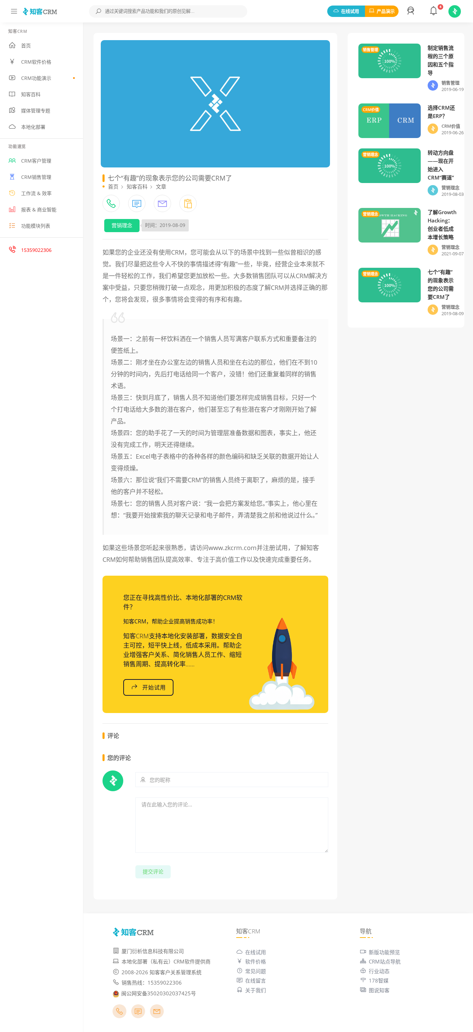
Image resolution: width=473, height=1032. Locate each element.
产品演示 (386, 11)
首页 (26, 45)
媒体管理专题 (35, 110)
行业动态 (379, 971)
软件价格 (255, 961)
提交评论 (153, 871)
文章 (161, 186)
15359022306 (36, 250)
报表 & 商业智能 (38, 209)
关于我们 (255, 990)
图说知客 (379, 990)
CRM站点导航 (385, 961)
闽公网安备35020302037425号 (158, 993)
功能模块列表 (35, 225)
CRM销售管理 (36, 177)
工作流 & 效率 (36, 193)
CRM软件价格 (36, 61)
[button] (411, 11)
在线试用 (350, 11)
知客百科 (31, 94)
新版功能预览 (384, 952)
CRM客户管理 (36, 160)
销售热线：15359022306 (152, 982)
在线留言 (255, 980)
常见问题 (255, 971)
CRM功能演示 (36, 78)
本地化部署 (33, 127)
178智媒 (379, 980)
